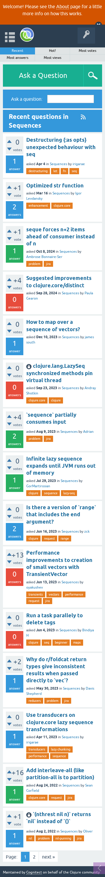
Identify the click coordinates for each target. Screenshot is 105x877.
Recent (17, 51)
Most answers (17, 58)
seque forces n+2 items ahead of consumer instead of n (60, 236)
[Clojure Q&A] (27, 35)
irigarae (79, 164)
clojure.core (62, 205)
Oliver (88, 831)
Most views (52, 58)
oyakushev (34, 587)
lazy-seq (69, 493)
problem (34, 264)
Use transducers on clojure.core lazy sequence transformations (59, 722)
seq (74, 171)
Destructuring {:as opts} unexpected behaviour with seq (61, 147)
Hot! (52, 51)
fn (64, 171)
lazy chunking (60, 749)
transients (36, 594)
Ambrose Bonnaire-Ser (44, 257)
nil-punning (63, 838)
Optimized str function (55, 185)
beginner (61, 642)
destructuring (38, 171)
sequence (50, 493)
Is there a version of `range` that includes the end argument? (61, 514)
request (49, 538)
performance (74, 594)
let (55, 171)
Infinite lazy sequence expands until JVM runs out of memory (61, 466)
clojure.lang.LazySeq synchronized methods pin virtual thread (59, 373)
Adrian (88, 432)
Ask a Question (43, 75)
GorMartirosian (38, 486)
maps (77, 642)
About (62, 6)
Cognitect (34, 872)
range (65, 538)
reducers (35, 700)
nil (30, 838)
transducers (37, 749)
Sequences (58, 164)
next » (48, 856)
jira (48, 264)
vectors (54, 594)
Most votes (87, 51)
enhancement (38, 205)
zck (87, 531)
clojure (56, 400)
